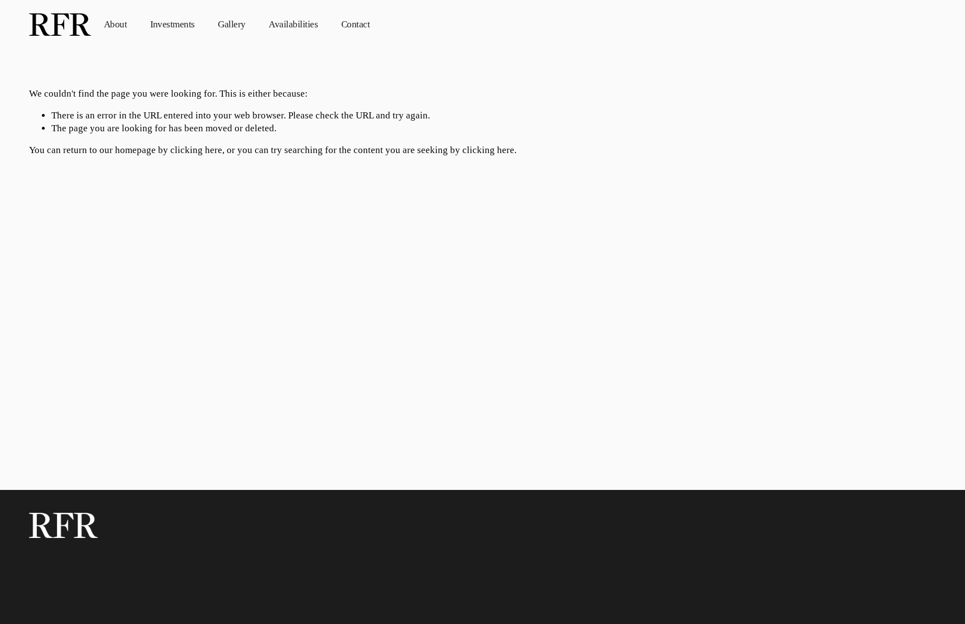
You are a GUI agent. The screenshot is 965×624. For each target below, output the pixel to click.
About (115, 24)
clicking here (196, 150)
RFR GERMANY (890, 24)
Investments (172, 24)
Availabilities (293, 24)
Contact (355, 24)
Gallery (231, 24)
